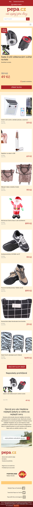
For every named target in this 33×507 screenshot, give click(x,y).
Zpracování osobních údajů (8, 457)
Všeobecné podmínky (18, 1)
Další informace (23, 505)
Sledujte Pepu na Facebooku (15, 488)
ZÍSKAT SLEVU (16, 87)
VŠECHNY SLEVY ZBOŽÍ (16, 367)
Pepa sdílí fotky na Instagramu (15, 497)
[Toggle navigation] (30, 24)
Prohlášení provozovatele (8, 467)
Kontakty (4, 459)
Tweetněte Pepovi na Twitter (14, 492)
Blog (10, 1)
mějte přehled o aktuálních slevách (15, 438)
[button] (3, 42)
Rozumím (16, 505)
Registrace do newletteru (8, 465)
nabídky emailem (17, 4)
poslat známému (27, 81)
